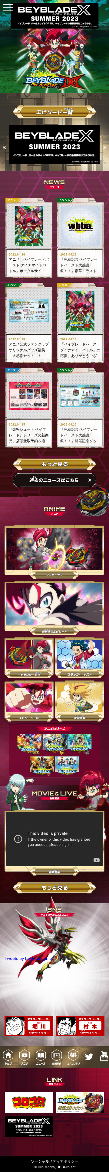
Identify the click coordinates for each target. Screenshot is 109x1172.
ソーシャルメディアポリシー (54, 1161)
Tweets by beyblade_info (28, 958)
